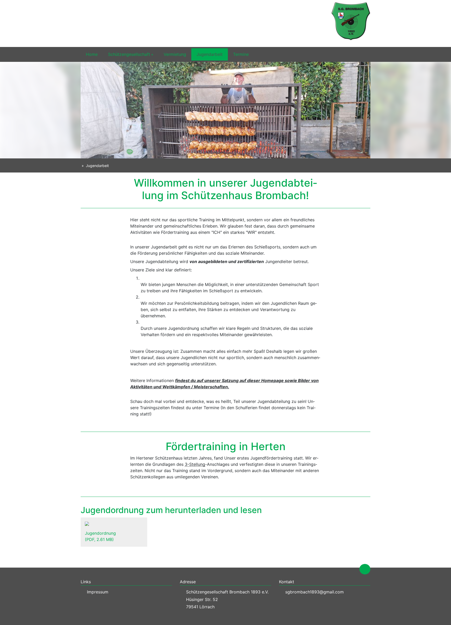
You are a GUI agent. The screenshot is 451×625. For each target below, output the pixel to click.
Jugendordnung (100, 536)
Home (92, 54)
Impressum (97, 591)
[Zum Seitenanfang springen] (364, 569)
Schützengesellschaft (129, 54)
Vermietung (175, 54)
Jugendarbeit (210, 54)
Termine (241, 54)
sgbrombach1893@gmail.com (314, 591)
